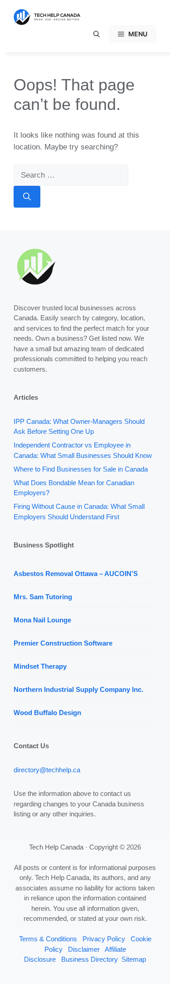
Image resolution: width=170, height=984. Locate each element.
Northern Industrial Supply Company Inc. (78, 689)
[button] (96, 34)
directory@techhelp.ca (47, 770)
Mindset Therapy (40, 666)
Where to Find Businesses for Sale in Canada (81, 469)
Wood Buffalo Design (47, 712)
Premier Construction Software (63, 643)
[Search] (27, 197)
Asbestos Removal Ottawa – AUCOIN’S (76, 573)
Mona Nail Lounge (42, 620)
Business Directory (89, 959)
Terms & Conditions (48, 939)
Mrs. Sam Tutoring (43, 597)
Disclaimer (84, 949)
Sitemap (133, 959)
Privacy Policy (104, 939)
